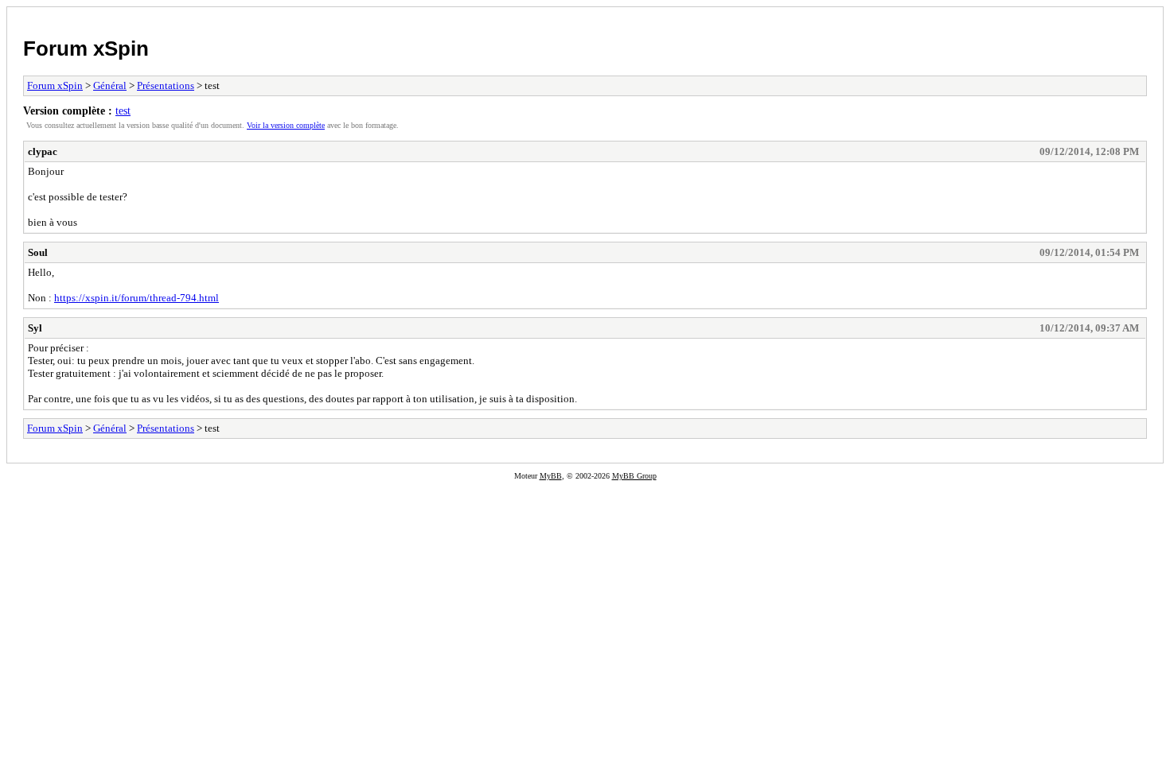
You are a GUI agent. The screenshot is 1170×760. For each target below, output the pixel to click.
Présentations (165, 85)
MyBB (551, 475)
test (123, 110)
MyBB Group (634, 475)
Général (110, 85)
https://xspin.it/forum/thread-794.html (136, 298)
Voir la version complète (286, 125)
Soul (38, 252)
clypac (42, 151)
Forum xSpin (86, 48)
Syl (35, 328)
